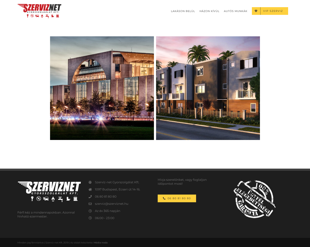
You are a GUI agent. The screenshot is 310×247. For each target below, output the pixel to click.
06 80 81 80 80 (105, 196)
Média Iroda (101, 242)
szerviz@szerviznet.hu (111, 203)
